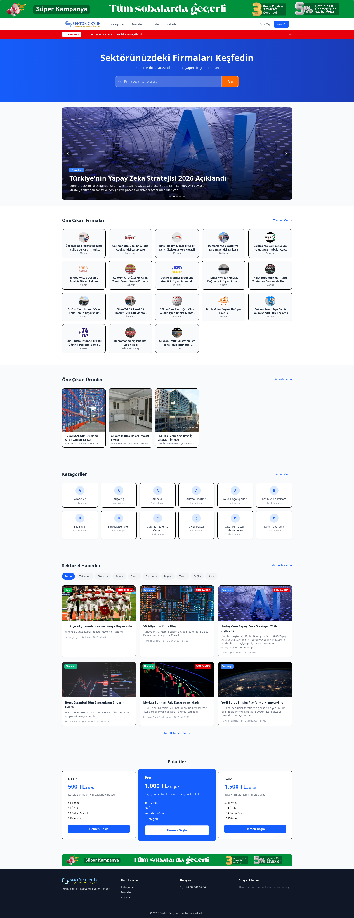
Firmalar (137, 24)
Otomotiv (151, 576)
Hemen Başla (99, 829)
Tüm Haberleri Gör (175, 733)
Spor (211, 576)
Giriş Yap (265, 24)
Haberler (172, 24)
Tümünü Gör (281, 220)
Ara (230, 81)
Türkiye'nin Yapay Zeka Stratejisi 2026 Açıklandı (113, 34)
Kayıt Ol (281, 24)
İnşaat (168, 576)
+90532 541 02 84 (195, 887)
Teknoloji (84, 576)
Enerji (134, 576)
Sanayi (119, 576)
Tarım (182, 576)
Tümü (68, 576)
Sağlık (197, 576)
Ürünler (154, 24)
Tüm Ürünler (281, 379)
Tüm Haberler (280, 565)
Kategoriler (118, 24)
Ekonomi (103, 576)
